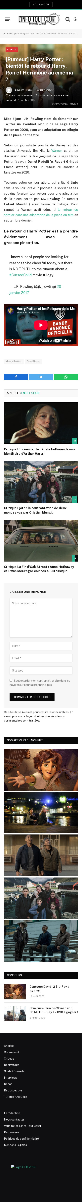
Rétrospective (13, 1090)
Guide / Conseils (14, 1071)
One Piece (33, 361)
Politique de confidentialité (21, 1138)
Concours (14, 975)
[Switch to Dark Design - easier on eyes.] (75, 19)
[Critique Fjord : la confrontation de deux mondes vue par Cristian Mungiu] (41, 482)
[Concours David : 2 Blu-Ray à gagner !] (15, 991)
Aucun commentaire (20, 95)
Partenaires (11, 1132)
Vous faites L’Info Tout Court (22, 1125)
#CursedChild (20, 275)
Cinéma (11, 49)
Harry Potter (14, 361)
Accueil (8, 33)
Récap (8, 1084)
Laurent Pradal (23, 89)
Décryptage (11, 1065)
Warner (56, 151)
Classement (11, 1052)
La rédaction (12, 1113)
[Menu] (7, 19)
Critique (9, 1058)
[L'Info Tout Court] (39, 19)
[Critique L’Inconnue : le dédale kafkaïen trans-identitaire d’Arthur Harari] (41, 423)
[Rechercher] (68, 19)
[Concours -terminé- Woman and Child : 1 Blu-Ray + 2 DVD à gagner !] (15, 1013)
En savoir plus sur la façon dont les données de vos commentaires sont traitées (38, 716)
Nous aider (41, 4)
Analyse (9, 1045)
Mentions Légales (15, 1145)
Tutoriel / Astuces (15, 1096)
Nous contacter (14, 1119)
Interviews (10, 1077)
